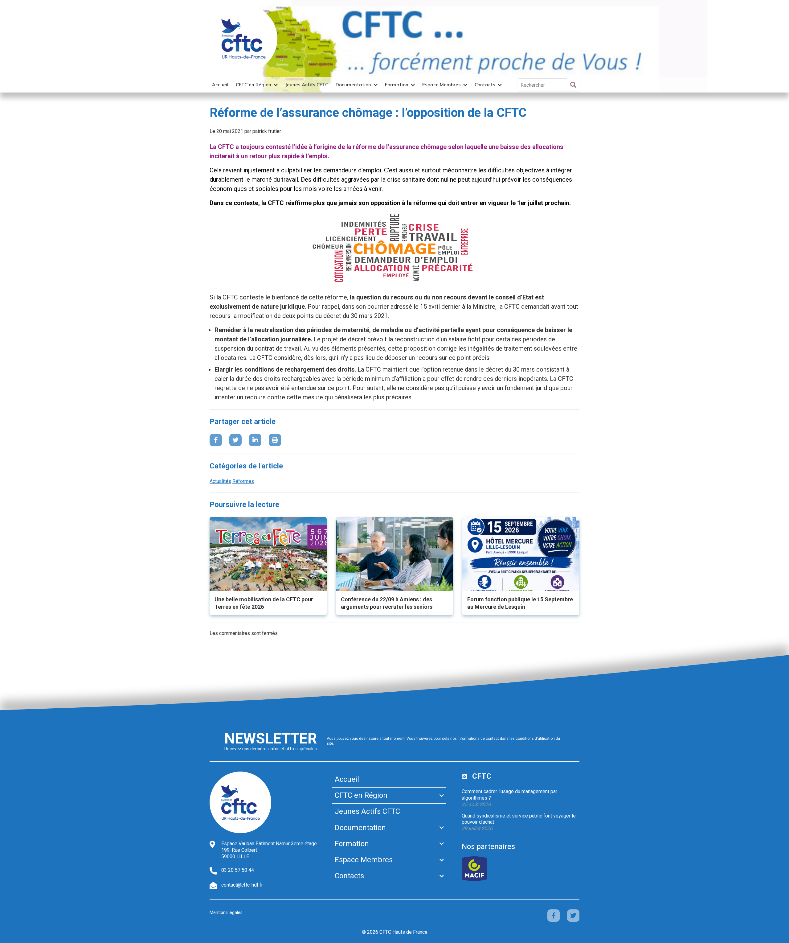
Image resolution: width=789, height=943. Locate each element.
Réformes (243, 481)
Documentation (353, 85)
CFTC (481, 776)
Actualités (220, 481)
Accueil (220, 85)
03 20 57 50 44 (237, 870)
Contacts (485, 85)
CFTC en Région (253, 85)
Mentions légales (226, 912)
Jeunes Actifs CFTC (306, 85)
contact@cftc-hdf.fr (242, 885)
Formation (396, 85)
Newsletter (270, 738)
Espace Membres (441, 85)
